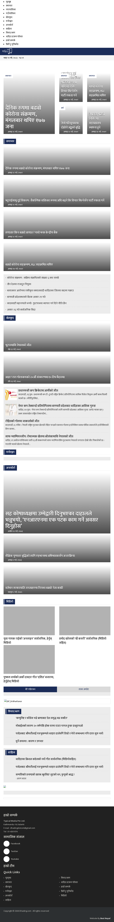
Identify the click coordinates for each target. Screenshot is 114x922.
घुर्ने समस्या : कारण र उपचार (29, 741)
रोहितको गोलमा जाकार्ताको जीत (22, 421)
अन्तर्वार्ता (9, 25)
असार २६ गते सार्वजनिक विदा (21, 310)
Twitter (14, 851)
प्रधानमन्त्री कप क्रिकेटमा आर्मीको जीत (38, 390)
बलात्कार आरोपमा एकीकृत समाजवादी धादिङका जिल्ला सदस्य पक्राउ (40, 290)
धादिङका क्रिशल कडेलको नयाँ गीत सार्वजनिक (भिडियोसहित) (46, 759)
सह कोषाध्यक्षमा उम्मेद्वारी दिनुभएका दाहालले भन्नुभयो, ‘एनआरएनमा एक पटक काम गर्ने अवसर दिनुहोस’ (51, 520)
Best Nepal (105, 918)
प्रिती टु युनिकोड (12, 44)
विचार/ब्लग (10, 33)
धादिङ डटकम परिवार (14, 36)
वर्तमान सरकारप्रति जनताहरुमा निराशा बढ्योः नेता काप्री (34, 588)
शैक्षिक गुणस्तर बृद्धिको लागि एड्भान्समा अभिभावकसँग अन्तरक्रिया (40, 555)
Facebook (15, 843)
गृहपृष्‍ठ (8, 878)
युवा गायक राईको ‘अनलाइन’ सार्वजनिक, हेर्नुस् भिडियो (28, 640)
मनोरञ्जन (9, 21)
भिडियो (64, 896)
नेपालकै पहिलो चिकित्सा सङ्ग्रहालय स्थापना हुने (97, 121)
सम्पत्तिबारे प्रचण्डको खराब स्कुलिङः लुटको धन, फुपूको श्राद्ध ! (45, 774)
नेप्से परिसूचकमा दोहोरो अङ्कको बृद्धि (70, 125)
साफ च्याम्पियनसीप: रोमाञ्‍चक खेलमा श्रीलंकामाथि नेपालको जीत (39, 436)
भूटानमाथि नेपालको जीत (18, 345)
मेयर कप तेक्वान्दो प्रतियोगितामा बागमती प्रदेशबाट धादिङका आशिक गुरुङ (57, 406)
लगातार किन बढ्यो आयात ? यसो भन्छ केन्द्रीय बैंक (31, 232)
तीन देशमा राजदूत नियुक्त (19, 284)
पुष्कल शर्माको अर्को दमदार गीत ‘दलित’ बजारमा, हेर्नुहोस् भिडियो (29, 679)
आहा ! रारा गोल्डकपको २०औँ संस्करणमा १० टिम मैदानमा (35, 377)
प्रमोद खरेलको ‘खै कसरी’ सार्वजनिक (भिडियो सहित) (82, 640)
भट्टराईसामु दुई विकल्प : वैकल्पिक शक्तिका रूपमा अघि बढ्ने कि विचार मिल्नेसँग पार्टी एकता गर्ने (71, 84)
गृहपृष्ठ (8, 2)
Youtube (14, 859)
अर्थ (62, 107)
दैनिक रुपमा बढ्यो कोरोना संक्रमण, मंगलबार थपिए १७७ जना (25, 117)
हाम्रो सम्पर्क (10, 40)
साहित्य (9, 29)
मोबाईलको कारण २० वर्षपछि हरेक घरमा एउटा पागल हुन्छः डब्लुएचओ (49, 726)
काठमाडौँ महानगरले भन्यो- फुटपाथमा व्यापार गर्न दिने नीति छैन (36, 303)
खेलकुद (9, 17)
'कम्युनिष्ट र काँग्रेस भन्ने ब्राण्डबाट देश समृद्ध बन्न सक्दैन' (42, 718)
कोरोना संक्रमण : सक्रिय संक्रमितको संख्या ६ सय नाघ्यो (33, 278)
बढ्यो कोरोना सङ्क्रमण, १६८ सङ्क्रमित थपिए (97, 91)
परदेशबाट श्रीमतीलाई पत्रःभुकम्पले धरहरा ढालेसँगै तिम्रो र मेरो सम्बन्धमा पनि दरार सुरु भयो (59, 733)
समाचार (9, 6)
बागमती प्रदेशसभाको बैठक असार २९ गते (26, 297)
